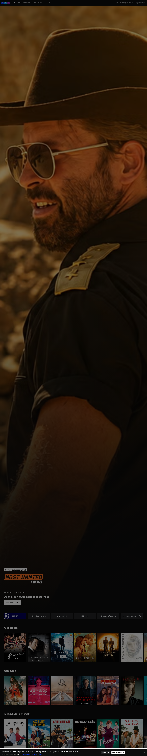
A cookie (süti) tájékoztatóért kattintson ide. (32, 754)
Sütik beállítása (105, 752)
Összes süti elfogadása (118, 752)
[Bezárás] (144, 752)
